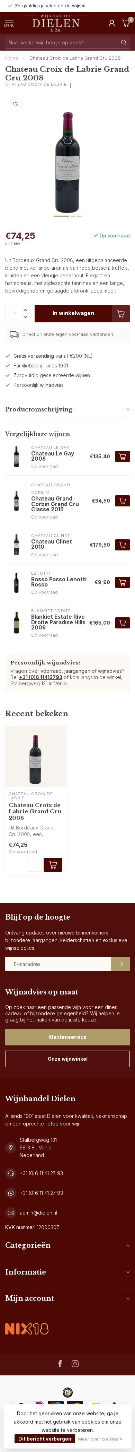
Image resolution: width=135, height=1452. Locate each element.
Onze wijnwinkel (68, 1059)
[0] (126, 23)
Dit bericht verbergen (44, 1439)
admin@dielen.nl (38, 1213)
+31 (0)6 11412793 (40, 677)
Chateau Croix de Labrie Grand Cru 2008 (75, 58)
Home (11, 58)
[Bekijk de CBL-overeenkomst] (26, 1323)
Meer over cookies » (100, 1439)
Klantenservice (67, 1037)
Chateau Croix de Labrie (36, 84)
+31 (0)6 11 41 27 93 (41, 1173)
